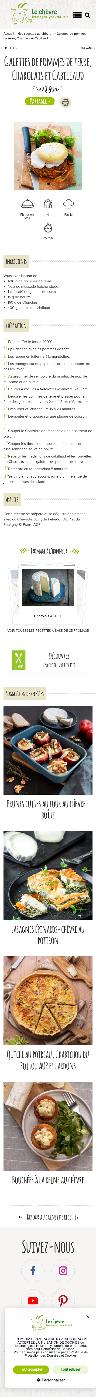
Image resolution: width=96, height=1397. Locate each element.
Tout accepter (31, 1370)
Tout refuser (70, 1370)
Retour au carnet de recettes (52, 1217)
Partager (39, 101)
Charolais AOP (46, 616)
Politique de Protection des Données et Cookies (56, 1354)
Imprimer (65, 102)
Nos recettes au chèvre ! (35, 34)
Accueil (8, 34)
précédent (11, 48)
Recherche (87, 16)
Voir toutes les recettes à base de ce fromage (48, 631)
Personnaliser (53, 1380)
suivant (87, 48)
